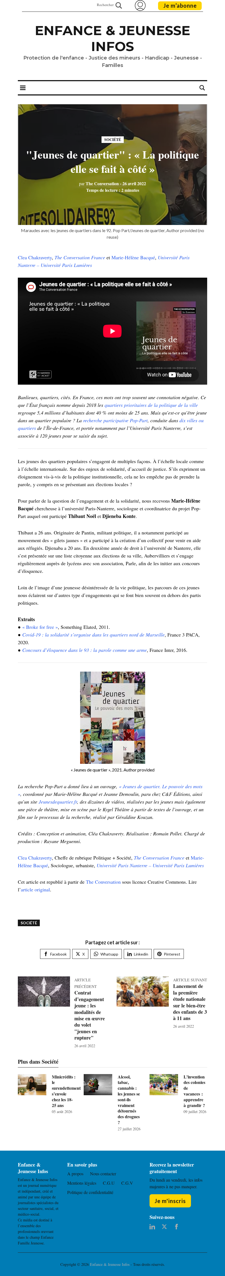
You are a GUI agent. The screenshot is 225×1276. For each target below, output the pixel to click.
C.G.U (109, 1183)
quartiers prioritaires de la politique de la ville (151, 405)
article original (35, 889)
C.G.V (127, 1183)
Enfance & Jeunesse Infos (112, 38)
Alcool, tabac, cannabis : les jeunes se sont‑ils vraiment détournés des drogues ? (129, 1099)
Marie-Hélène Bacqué (133, 257)
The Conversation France (80, 257)
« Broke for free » (40, 627)
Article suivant (190, 979)
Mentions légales (81, 1183)
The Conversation (99, 183)
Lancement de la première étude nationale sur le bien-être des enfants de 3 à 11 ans (190, 1002)
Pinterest (172, 954)
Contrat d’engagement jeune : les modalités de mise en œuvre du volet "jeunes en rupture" (89, 1015)
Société (112, 139)
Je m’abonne (180, 5)
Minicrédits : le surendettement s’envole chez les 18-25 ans (66, 1091)
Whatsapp (109, 954)
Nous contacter (103, 1173)
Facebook (58, 954)
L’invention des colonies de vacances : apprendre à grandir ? (194, 1091)
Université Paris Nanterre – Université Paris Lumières (150, 865)
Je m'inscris (170, 1201)
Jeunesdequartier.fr (58, 801)
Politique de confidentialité (90, 1192)
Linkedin (141, 954)
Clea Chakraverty (35, 257)
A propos (75, 1173)
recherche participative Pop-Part (115, 420)
